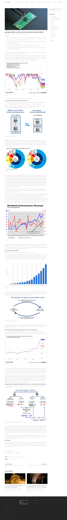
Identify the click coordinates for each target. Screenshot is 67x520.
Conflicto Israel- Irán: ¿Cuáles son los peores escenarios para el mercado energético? (15, 486)
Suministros (53, 36)
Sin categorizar (54, 34)
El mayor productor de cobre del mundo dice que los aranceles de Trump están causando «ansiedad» (37, 486)
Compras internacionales (23, 33)
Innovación (53, 25)
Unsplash (17, 452)
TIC (28, 33)
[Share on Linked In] (17, 459)
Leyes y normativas (36, 489)
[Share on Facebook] (9, 459)
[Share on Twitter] (12, 459)
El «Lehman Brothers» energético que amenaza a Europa (14, 466)
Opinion (15, 489)
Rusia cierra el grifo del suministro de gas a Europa (38, 465)
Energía (12, 489)
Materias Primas (42, 489)
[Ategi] (10, 2)
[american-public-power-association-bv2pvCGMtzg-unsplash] (15, 478)
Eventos (52, 23)
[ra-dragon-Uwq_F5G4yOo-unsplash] (37, 478)
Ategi (9, 33)
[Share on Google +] (14, 459)
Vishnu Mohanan (11, 452)
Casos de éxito (54, 16)
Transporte (19, 489)
